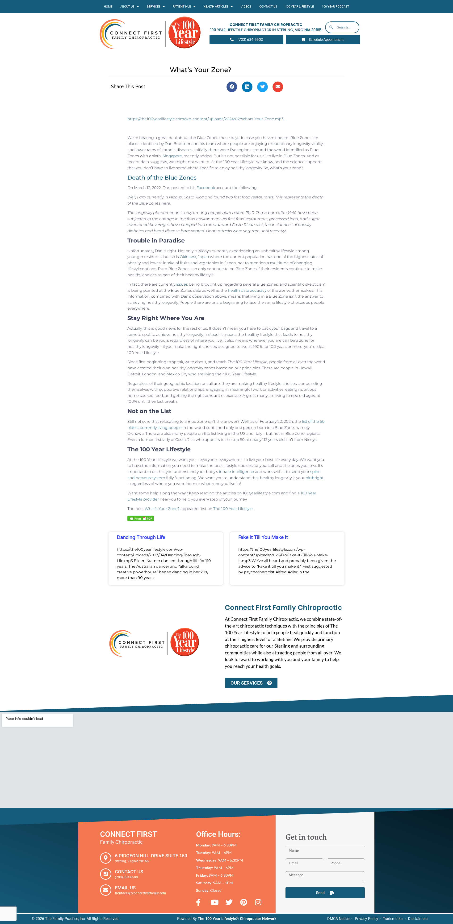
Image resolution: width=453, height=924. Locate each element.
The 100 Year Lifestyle (233, 508)
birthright (314, 478)
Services (153, 6)
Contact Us (268, 6)
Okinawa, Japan (194, 257)
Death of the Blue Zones (162, 177)
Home (108, 6)
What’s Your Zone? (162, 508)
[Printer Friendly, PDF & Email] (140, 518)
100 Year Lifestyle (299, 6)
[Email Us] (105, 890)
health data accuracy (247, 290)
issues (182, 284)
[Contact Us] (105, 874)
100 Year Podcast (335, 6)
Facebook (206, 187)
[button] (231, 87)
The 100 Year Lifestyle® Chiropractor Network (237, 918)
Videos (246, 6)
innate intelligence (236, 471)
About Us (127, 6)
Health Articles (215, 6)
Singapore (172, 156)
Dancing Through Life (141, 537)
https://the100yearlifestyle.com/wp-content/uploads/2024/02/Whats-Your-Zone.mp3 (205, 119)
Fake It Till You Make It (263, 537)
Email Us (125, 888)
